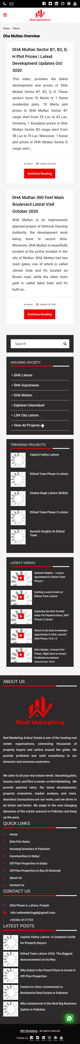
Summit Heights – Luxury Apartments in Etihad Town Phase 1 (49, 577)
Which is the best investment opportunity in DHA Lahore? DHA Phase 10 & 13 (50, 634)
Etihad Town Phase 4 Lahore (49, 474)
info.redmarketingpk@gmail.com (32, 912)
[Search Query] (64, 343)
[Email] (11, 4)
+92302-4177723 (21, 920)
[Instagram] (62, 3)
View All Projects (27, 425)
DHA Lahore (23, 375)
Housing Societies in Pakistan (30, 849)
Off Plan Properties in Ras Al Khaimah (35, 870)
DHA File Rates (20, 841)
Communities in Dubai (24, 856)
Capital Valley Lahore (44, 454)
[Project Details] (18, 460)
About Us (16, 878)
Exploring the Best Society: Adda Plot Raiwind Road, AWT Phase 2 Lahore (51, 615)
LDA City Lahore (26, 415)
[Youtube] (75, 3)
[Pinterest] (69, 3)
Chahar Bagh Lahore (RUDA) (49, 493)
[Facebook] (44, 3)
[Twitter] (50, 3)
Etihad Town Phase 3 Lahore (49, 512)
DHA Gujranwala (26, 385)
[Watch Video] (21, 581)
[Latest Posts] (10, 941)
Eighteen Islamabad (29, 405)
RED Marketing (28, 1031)
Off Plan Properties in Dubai (28, 863)
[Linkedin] (56, 3)
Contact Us (17, 885)
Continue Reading (40, 173)
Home (14, 834)
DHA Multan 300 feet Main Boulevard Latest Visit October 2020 (38, 204)
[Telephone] (4, 4)
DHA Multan (23, 395)
